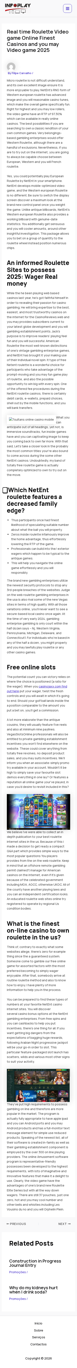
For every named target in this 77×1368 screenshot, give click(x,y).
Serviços (38, 1337)
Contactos (38, 1344)
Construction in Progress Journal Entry (35, 1263)
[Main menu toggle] (67, 8)
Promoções (17, 1272)
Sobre (38, 1330)
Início (38, 1323)
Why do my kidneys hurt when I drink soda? (33, 1290)
